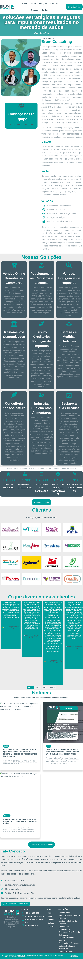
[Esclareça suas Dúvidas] (69, 395)
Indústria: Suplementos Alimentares (41, 408)
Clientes (54, 3)
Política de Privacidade (74, 955)
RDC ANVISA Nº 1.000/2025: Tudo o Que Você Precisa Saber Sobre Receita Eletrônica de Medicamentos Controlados (20, 752)
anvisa (7, 816)
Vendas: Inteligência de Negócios (69, 278)
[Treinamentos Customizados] (14, 324)
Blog (6, 746)
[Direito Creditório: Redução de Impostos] (41, 324)
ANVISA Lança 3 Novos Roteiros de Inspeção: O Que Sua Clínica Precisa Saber (20, 821)
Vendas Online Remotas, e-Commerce (14, 278)
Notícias (34, 10)
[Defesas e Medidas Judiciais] (69, 324)
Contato (45, 10)
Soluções (43, 3)
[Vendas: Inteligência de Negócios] (69, 265)
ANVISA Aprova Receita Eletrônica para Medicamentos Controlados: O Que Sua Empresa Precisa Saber (62, 751)
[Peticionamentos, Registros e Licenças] (41, 265)
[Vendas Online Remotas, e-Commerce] (14, 265)
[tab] (30, 687)
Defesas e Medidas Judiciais (69, 336)
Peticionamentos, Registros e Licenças (41, 278)
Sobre (33, 3)
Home (24, 3)
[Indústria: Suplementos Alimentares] (41, 395)
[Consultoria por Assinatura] (14, 395)
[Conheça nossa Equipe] (21, 105)
